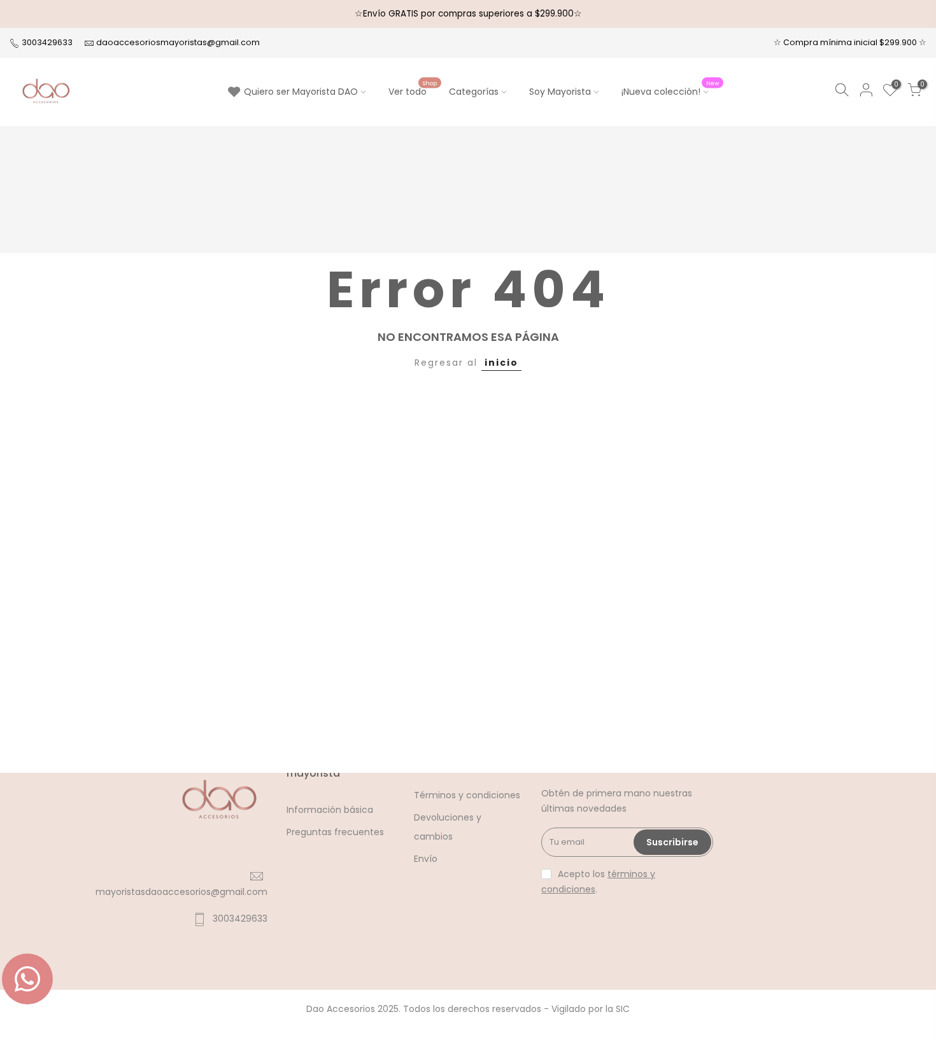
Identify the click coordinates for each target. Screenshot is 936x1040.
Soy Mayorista (560, 91)
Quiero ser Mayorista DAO (301, 91)
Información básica (330, 809)
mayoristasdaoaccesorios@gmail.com (181, 891)
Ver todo (412, 89)
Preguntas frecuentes (335, 832)
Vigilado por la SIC (590, 1008)
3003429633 (46, 42)
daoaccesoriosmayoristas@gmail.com (178, 42)
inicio (501, 362)
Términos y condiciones (467, 795)
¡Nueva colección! (670, 89)
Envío (425, 858)
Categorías (474, 91)
